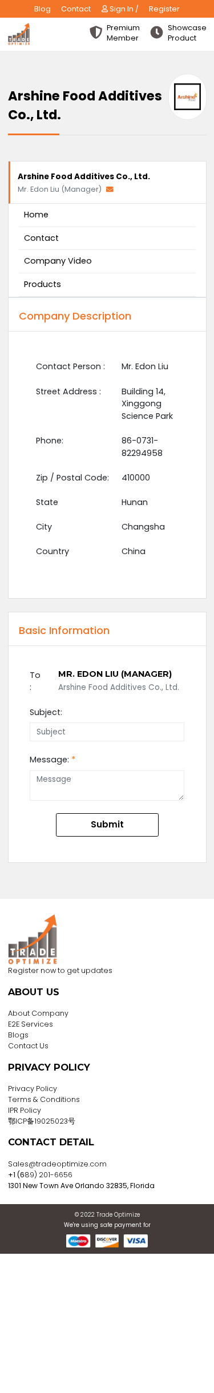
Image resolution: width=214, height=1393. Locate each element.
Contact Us (28, 1046)
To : (35, 681)
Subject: (46, 712)
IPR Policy (24, 1110)
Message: (52, 759)
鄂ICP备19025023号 (41, 1121)
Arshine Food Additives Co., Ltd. (84, 176)
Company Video (58, 261)
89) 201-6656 (48, 1175)
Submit (107, 824)
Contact (76, 9)
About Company (38, 1013)
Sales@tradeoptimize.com (57, 1164)
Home (36, 214)
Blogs (18, 1035)
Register (164, 9)
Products (42, 284)
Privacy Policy (32, 1088)
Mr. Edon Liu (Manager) (60, 189)
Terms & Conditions (44, 1099)
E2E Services (30, 1024)
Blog (42, 9)
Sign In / (123, 9)
